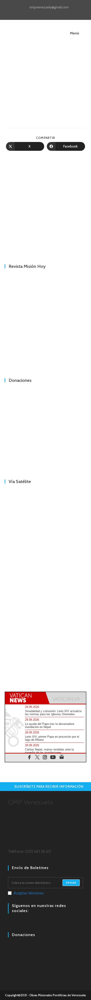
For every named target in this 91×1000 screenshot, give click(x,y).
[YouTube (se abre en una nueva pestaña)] (51, 12)
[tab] (25, 698)
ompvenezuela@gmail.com (49, 7)
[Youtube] (21, 923)
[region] (46, 208)
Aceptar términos (29, 893)
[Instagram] (16, 923)
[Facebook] (10, 923)
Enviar (71, 882)
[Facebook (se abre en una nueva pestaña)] (41, 12)
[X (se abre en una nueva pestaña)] (35, 12)
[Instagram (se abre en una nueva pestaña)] (46, 12)
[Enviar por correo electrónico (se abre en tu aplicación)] (55, 12)
